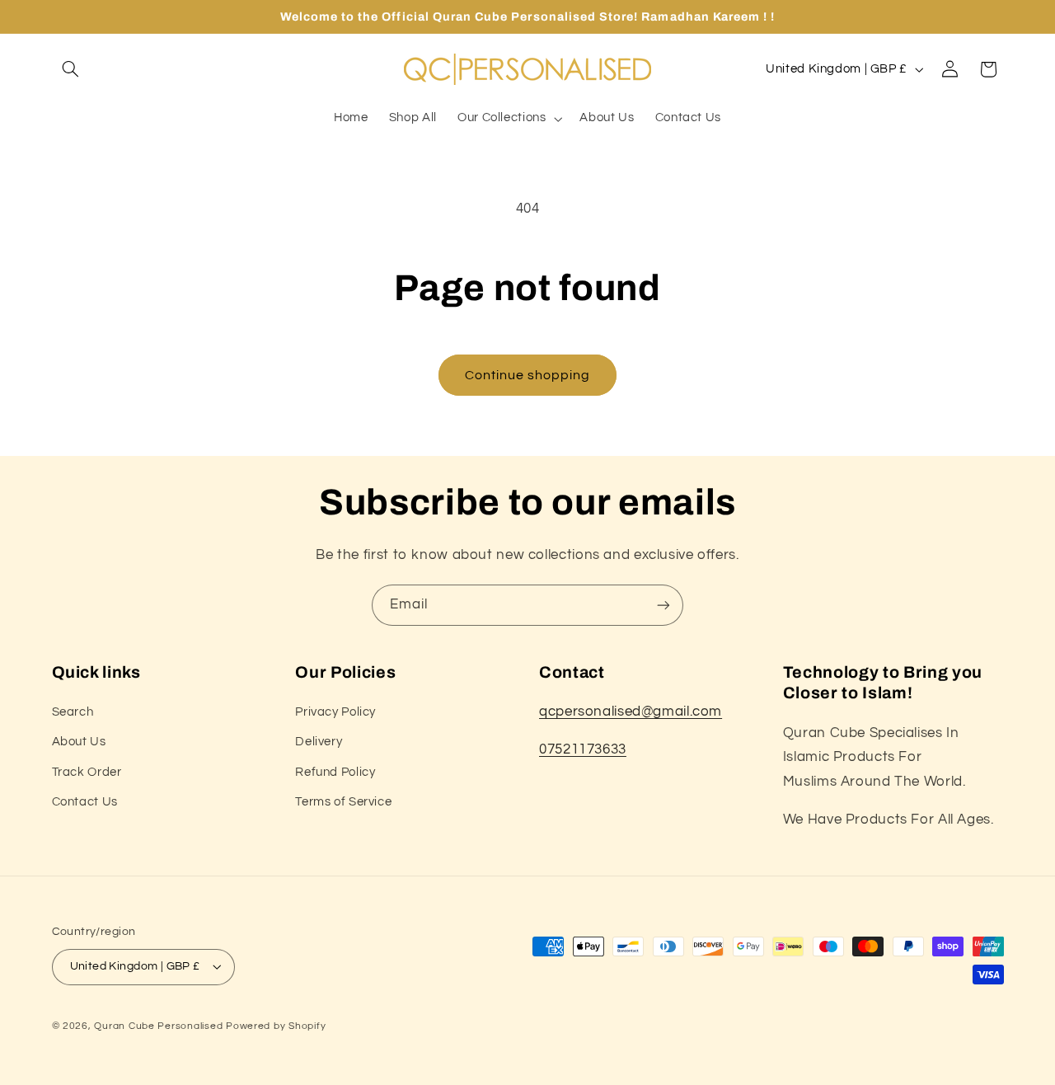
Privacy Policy (335, 712)
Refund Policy (335, 772)
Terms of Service (343, 802)
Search (73, 712)
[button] (71, 69)
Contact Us (85, 802)
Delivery (318, 741)
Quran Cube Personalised (158, 1026)
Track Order (87, 772)
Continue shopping (528, 375)
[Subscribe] (663, 605)
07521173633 (582, 749)
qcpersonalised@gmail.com (630, 711)
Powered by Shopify (276, 1026)
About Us (79, 741)
